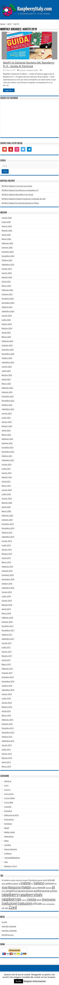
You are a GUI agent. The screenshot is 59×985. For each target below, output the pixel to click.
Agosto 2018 (7, 592)
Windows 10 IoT (10, 866)
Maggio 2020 (7, 503)
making (34, 888)
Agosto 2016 (7, 694)
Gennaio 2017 (7, 673)
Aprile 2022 (6, 430)
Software (8, 853)
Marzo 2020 (6, 511)
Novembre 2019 (8, 528)
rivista (31, 899)
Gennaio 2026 (7, 247)
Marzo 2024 (6, 337)
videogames (51, 904)
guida (8, 883)
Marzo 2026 (6, 239)
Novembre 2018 (8, 579)
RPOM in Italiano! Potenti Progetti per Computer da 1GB (23, 199)
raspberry (10, 894)
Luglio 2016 (6, 698)
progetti (10, 890)
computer (18, 880)
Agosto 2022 (7, 413)
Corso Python (9, 798)
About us (7, 781)
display (25, 880)
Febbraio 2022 (7, 439)
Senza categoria (10, 849)
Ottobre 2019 (7, 532)
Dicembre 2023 (8, 350)
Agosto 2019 (7, 541)
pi (53, 887)
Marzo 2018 (6, 613)
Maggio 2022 (7, 426)
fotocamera (32, 880)
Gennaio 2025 (7, 294)
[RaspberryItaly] (29, 9)
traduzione (9, 903)
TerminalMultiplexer (12, 858)
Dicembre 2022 (8, 396)
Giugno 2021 (7, 473)
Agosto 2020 (7, 490)
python (53, 890)
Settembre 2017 (8, 639)
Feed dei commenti (9, 931)
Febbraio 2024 (7, 341)
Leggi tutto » (9, 90)
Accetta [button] (18, 981)
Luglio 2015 (6, 749)
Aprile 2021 (6, 481)
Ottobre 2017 (7, 635)
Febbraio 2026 (7, 243)
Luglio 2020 (6, 494)
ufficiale (37, 903)
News (6, 841)
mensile (41, 887)
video (44, 904)
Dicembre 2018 (8, 575)
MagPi (36, 70)
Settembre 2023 (8, 362)
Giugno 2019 (7, 549)
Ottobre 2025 (7, 260)
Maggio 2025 (7, 277)
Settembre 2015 (8, 741)
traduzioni (24, 903)
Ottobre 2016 (7, 686)
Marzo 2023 (6, 384)
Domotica (8, 811)
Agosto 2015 (7, 745)
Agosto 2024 (7, 316)
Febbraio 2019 (7, 567)
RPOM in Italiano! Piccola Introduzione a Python (20, 203)
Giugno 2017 (7, 652)
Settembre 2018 (8, 588)
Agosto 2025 (7, 269)
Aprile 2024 (6, 333)
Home (2, 24)
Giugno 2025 (7, 273)
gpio (3, 883)
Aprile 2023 (6, 379)
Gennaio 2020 (7, 520)
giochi (45, 880)
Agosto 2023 (7, 367)
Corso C (7, 790)
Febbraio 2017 (7, 669)
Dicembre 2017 (8, 626)
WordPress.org (8, 935)
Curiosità (22, 70)
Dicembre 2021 (8, 447)
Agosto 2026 (7, 218)
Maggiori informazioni (35, 981)
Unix (6, 862)
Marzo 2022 (6, 435)
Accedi (4, 922)
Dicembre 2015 (8, 728)
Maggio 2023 (7, 375)
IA (19, 884)
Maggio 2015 (7, 758)
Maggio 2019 (7, 554)
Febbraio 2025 (7, 290)
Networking (8, 836)
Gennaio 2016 (7, 724)
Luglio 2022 (6, 418)
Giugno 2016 (7, 703)
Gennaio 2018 (7, 622)
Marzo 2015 (6, 766)
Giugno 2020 (7, 498)
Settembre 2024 (8, 311)
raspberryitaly (31, 894)
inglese (26, 883)
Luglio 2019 (6, 545)
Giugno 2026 (7, 226)
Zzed (13, 907)
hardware (14, 884)
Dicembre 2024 (8, 299)
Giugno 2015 (7, 754)
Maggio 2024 (7, 328)
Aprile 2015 (6, 762)
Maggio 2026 (7, 230)
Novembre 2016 (8, 681)
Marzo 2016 (6, 715)
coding (12, 880)
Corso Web (8, 802)
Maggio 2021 (7, 477)
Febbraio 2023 (7, 388)
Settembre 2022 (8, 409)
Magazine (14, 887)
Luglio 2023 (6, 371)
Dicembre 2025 (8, 252)
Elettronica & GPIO (11, 815)
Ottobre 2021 (7, 456)
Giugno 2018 (7, 601)
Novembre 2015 (8, 732)
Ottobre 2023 (7, 358)
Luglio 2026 (6, 222)
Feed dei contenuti (9, 926)
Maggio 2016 (7, 707)
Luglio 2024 (6, 320)
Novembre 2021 (8, 452)
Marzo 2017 (6, 664)
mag (5, 887)
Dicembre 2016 (8, 677)
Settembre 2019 (8, 537)
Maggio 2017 (7, 656)
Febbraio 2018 (7, 618)
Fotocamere (9, 819)
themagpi (48, 899)
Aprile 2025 (6, 281)
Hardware (29, 70)
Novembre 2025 (8, 256)
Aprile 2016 (6, 711)
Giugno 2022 (7, 422)
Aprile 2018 (6, 609)
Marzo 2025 (6, 286)
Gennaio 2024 (7, 345)
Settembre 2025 (8, 264)
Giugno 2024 (7, 324)
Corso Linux (9, 794)
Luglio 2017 (6, 647)
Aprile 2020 (6, 507)
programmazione (24, 890)
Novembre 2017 (8, 630)
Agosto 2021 (7, 464)
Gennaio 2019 (7, 571)
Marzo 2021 (6, 486)
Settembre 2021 (8, 460)
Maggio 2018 (7, 605)
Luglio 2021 (6, 469)
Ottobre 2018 (7, 584)
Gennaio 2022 (7, 443)
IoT (32, 884)
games (39, 880)
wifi (3, 908)
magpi (26, 887)
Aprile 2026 (6, 235)
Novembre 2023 (8, 354)
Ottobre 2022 (7, 405)
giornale (51, 880)
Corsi (6, 785)
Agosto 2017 (7, 643)
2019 (9, 24)
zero (6, 908)
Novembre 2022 (8, 401)
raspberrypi (11, 899)
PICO (4, 891)
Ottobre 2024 (7, 307)
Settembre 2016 (8, 690)
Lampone (49, 883)
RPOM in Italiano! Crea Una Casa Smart (17, 186)
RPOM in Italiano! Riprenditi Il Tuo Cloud (17, 194)
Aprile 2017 (6, 660)
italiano (39, 883)
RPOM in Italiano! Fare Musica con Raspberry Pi (20, 190)
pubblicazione (41, 890)
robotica (7, 845)
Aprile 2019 (6, 558)
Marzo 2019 (6, 562)
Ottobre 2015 (7, 737)
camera (7, 880)
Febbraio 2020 (7, 515)
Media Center (9, 832)
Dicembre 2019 (8, 524)
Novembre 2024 (8, 303)
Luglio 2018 (6, 596)
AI (2, 880)
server (38, 900)
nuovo (48, 887)
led (55, 884)
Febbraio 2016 (7, 720)
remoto (24, 900)
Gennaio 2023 (7, 392)
